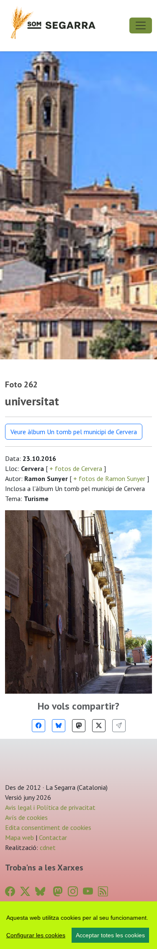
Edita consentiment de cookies (48, 827)
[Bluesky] (58, 725)
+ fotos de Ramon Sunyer (109, 478)
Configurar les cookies (35, 935)
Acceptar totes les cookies (110, 935)
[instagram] (73, 891)
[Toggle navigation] (140, 25)
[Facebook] (38, 725)
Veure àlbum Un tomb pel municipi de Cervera (73, 431)
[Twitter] (99, 725)
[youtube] (88, 891)
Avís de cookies (26, 817)
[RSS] (103, 891)
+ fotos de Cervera (76, 468)
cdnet (47, 847)
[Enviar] (119, 725)
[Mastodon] (78, 725)
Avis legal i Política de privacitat (50, 807)
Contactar (53, 837)
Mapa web (19, 837)
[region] (78, 925)
